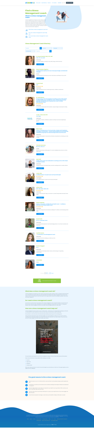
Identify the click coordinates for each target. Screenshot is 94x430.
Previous (42, 273)
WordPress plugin (38, 420)
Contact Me (40, 64)
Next (52, 273)
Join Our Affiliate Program (54, 420)
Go (40, 48)
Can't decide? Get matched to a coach (49, 280)
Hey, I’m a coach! (69, 2)
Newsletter (60, 2)
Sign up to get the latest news (46, 420)
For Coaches (54, 2)
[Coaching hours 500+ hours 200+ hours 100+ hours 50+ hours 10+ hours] (30, 51)
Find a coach (38, 2)
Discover (49, 2)
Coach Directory (44, 2)
